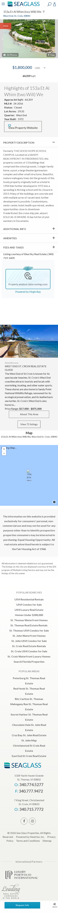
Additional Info (14, 228)
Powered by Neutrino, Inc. (30, 836)
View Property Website (23, 127)
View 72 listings (29, 424)
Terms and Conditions (28, 840)
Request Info (22, 905)
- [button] (4, 453)
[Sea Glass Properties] (23, 6)
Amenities (10, 238)
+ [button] (4, 449)
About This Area (29, 414)
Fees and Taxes (13, 247)
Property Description (18, 142)
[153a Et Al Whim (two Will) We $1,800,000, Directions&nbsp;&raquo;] (29, 475)
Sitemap (47, 840)
